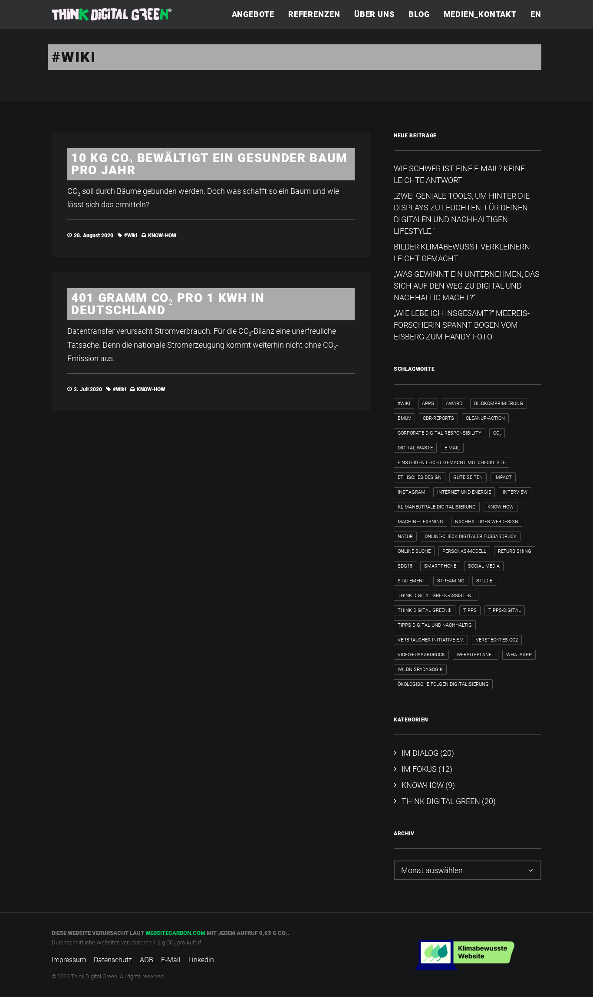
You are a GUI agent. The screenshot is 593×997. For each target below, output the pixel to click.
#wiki (130, 236)
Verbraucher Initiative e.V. (431, 640)
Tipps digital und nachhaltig (435, 625)
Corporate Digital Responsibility (439, 433)
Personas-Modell (464, 551)
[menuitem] (256, 14)
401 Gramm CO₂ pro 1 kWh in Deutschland (168, 304)
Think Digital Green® (424, 610)
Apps (428, 403)
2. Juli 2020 (88, 389)
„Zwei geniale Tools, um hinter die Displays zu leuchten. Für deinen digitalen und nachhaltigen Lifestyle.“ (462, 213)
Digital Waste (415, 448)
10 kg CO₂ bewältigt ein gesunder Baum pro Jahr (209, 164)
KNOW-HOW (162, 236)
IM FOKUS (419, 769)
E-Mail (452, 448)
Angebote (253, 14)
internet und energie (464, 492)
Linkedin (201, 960)
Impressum (69, 960)
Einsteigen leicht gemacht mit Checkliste (451, 462)
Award (454, 403)
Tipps (470, 610)
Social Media (484, 566)
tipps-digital (504, 610)
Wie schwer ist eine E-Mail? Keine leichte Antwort (459, 174)
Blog (419, 14)
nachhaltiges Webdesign (486, 522)
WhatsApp (519, 655)
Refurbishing (514, 551)
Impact (503, 477)
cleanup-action (485, 418)
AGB (146, 960)
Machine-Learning (420, 522)
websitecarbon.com (175, 933)
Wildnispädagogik (420, 669)
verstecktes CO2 (497, 640)
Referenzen (314, 14)
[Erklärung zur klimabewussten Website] (465, 955)
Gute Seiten (468, 477)
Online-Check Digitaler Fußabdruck (471, 536)
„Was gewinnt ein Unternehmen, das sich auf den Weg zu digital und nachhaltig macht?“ (467, 285)
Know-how (501, 507)
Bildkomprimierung (498, 403)
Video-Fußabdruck (421, 655)
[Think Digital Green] (112, 14)
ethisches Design (419, 477)
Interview (515, 492)
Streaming (451, 581)
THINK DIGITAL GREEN (441, 801)
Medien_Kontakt (480, 14)
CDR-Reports (438, 418)
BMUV (404, 418)
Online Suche (414, 551)
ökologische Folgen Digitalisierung (443, 684)
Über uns (374, 14)
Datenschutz (113, 960)
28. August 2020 (93, 236)
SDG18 (405, 566)
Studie (484, 581)
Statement (411, 581)
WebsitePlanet (475, 655)
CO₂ (497, 433)
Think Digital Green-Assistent (436, 595)
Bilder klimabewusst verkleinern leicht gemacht (462, 252)
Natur (405, 536)
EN (535, 14)
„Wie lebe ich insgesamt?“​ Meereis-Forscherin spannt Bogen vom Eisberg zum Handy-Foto (462, 325)
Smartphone (440, 566)
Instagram (411, 492)
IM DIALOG (420, 753)
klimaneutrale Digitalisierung (437, 507)
